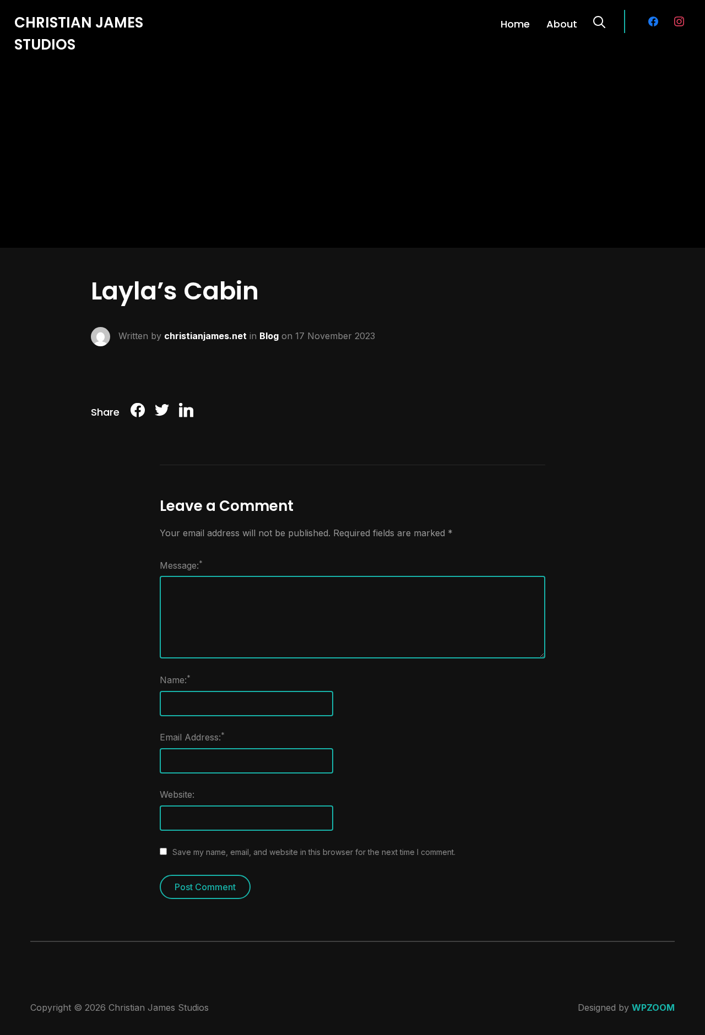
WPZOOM (653, 1007)
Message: (181, 565)
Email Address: (192, 737)
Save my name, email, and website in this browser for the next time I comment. (313, 852)
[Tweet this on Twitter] (162, 412)
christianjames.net (205, 335)
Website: (177, 794)
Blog (269, 335)
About (561, 24)
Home (515, 24)
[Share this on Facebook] (138, 412)
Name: (175, 679)
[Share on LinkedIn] (186, 412)
